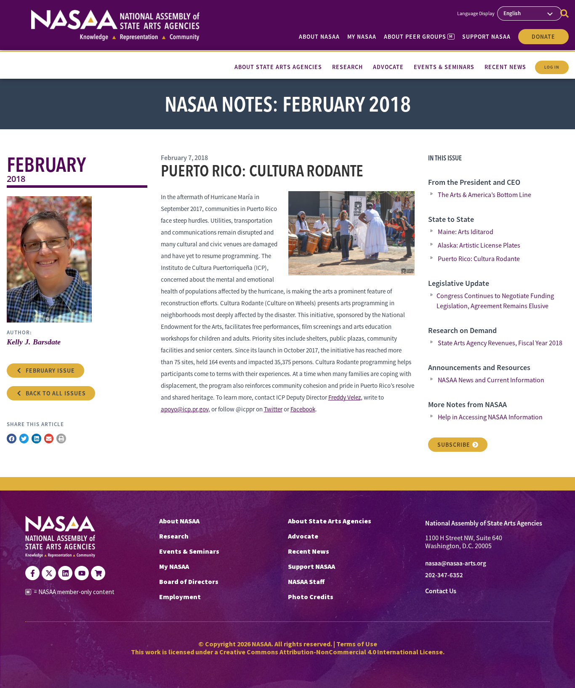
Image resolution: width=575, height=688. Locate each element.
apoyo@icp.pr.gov (184, 409)
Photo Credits (310, 596)
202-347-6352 (444, 575)
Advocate (303, 536)
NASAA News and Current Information (491, 380)
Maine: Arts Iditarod (465, 232)
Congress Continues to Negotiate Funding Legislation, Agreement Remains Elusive (495, 301)
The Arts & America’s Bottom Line (484, 195)
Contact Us (440, 591)
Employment (180, 596)
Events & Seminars (189, 551)
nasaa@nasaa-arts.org (455, 563)
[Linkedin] (65, 573)
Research (174, 536)
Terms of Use (356, 644)
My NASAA (361, 36)
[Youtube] (82, 573)
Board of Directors (188, 581)
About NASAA (319, 36)
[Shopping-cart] (98, 573)
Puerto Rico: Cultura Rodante (479, 259)
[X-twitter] (49, 573)
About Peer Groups (418, 36)
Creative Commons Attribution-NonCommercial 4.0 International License (331, 652)
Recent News (308, 551)
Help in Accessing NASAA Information (490, 417)
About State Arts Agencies (329, 521)
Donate (543, 36)
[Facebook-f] (32, 573)
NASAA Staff (306, 581)
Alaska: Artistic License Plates (479, 245)
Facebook (302, 409)
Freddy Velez (344, 397)
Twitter (273, 409)
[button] (11, 438)
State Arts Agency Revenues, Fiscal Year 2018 (500, 343)
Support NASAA (486, 36)
